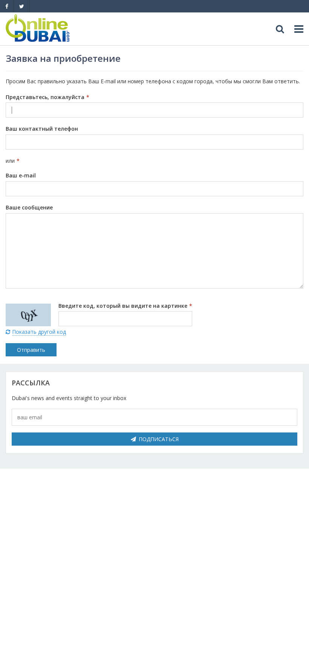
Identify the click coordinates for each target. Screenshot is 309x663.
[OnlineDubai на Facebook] (7, 6)
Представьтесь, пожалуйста (47, 97)
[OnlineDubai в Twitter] (21, 6)
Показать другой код (39, 331)
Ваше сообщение (29, 207)
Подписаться (159, 439)
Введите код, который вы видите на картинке (125, 305)
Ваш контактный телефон (42, 128)
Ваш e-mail (21, 175)
